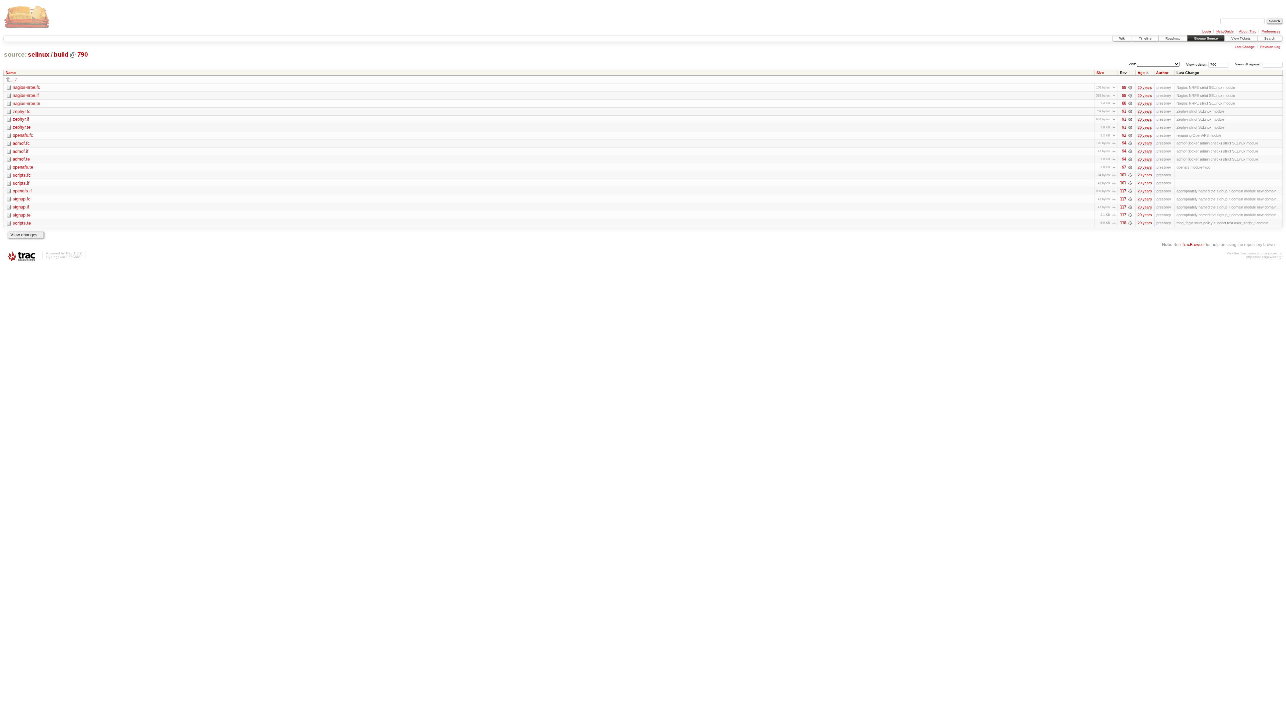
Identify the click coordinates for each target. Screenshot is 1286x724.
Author (1162, 73)
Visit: (1132, 64)
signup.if (21, 206)
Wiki (1122, 38)
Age (1141, 73)
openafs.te (23, 167)
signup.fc (21, 198)
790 (82, 54)
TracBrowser (1193, 244)
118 (1123, 223)
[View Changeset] (1130, 87)
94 (1124, 143)
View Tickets (1241, 38)
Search (1269, 38)
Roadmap (1173, 38)
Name (11, 73)
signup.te (21, 215)
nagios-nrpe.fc (26, 87)
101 (1123, 175)
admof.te (21, 159)
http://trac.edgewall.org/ (1264, 257)
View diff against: (1249, 64)
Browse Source (1206, 38)
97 (1124, 167)
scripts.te (22, 223)
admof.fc (21, 143)
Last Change (1245, 47)
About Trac (1247, 31)
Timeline (1145, 38)
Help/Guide (1225, 31)
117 (1123, 191)
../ (15, 79)
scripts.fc (22, 175)
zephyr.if (21, 119)
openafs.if (22, 190)
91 (1124, 111)
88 (1124, 87)
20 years (1145, 87)
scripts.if (21, 183)
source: (15, 54)
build (61, 54)
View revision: (1196, 64)
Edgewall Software (65, 257)
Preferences (1271, 31)
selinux (39, 54)
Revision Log (1270, 47)
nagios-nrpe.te (26, 103)
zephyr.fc (21, 111)
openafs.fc (23, 135)
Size (1100, 73)
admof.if (20, 151)
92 (1124, 135)
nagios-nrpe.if (26, 95)
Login (1206, 31)
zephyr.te (21, 127)
